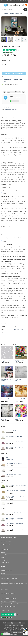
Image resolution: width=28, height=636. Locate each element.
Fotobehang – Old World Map (20, 399)
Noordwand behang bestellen (8, 598)
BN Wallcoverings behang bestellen (10, 603)
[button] (2, 5)
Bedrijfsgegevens (5, 544)
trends (13, 109)
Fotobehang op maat (6, 570)
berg (6, 109)
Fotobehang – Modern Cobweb (6, 361)
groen (21, 329)
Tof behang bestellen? (6, 581)
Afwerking (4, 64)
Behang (3, 573)
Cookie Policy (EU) (5, 562)
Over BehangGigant (6, 541)
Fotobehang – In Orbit (5, 398)
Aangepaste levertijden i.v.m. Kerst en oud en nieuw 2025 (14, 584)
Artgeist (15, 332)
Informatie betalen (5, 554)
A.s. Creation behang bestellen (8, 606)
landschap (9, 109)
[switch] (25, 634)
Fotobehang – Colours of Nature (20, 418)
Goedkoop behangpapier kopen (9, 578)
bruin (15, 329)
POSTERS (12, 13)
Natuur (17, 13)
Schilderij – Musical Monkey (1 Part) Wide (7, 380)
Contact (3, 552)
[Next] (25, 26)
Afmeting (4, 60)
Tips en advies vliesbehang (7, 575)
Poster (15, 336)
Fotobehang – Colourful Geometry (20, 361)
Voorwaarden (4, 547)
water (16, 109)
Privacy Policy (4, 560)
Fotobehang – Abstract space (20, 380)
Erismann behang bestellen (8, 593)
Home (2, 13)
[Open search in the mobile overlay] (14, 9)
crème (18, 329)
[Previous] (3, 26)
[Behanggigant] (12, 5)
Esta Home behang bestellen (8, 601)
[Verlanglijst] (22, 5)
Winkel (6, 13)
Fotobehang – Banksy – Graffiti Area (6, 418)
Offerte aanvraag (5, 549)
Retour (2, 557)
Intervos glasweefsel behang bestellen (10, 596)
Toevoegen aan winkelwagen (14, 73)
